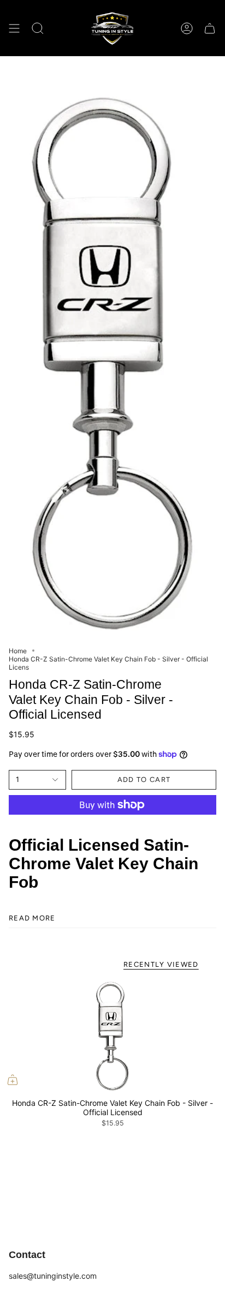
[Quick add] (12, 1080)
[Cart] (209, 28)
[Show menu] (14, 28)
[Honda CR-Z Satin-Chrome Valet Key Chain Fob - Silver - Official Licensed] (112, 1036)
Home (18, 651)
